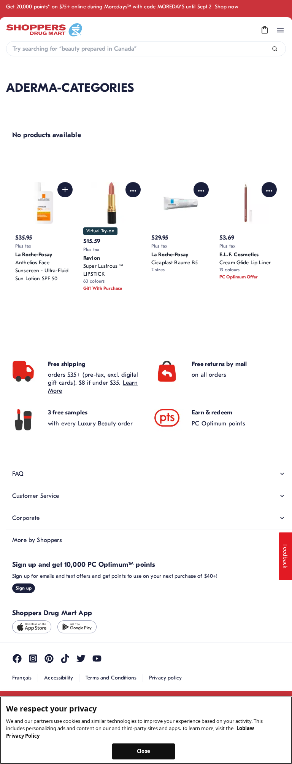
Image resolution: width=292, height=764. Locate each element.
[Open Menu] (280, 30)
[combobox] (146, 48)
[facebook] (17, 658)
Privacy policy (165, 677)
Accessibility (58, 677)
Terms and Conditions (111, 677)
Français (22, 677)
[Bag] (264, 30)
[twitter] (81, 658)
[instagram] (33, 658)
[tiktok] (65, 658)
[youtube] (97, 658)
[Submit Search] (275, 49)
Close (143, 751)
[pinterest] (49, 658)
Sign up (24, 588)
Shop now (226, 6)
